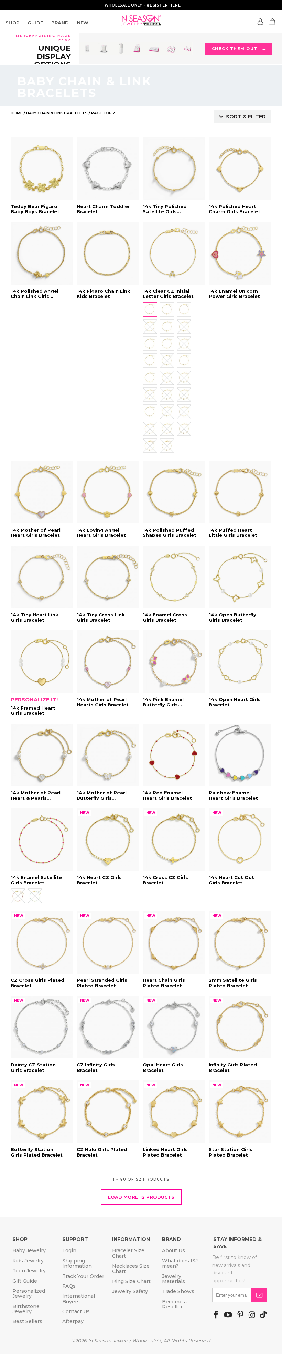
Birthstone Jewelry (26, 1309)
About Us (173, 1250)
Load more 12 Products (141, 1197)
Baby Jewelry (29, 1250)
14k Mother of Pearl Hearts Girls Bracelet (108, 661)
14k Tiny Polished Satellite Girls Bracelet (174, 168)
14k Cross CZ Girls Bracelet (174, 839)
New (83, 22)
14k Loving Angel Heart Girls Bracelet (108, 492)
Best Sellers (27, 1321)
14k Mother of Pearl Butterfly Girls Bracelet (108, 755)
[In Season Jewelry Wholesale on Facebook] (216, 1315)
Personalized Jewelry (28, 1293)
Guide (35, 22)
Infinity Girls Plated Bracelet (240, 1027)
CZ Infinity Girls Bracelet (108, 1027)
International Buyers (78, 1298)
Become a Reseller (174, 1304)
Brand (60, 22)
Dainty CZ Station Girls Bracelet (42, 1027)
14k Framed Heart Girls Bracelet (42, 661)
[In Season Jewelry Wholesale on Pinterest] (240, 1315)
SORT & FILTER (246, 116)
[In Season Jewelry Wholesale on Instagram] (252, 1315)
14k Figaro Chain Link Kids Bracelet (108, 253)
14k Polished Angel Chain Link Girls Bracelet (42, 253)
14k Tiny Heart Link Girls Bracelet (42, 577)
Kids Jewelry (28, 1261)
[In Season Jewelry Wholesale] (140, 20)
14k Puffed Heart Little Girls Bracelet (240, 492)
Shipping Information (77, 1263)
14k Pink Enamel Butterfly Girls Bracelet (174, 661)
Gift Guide (24, 1281)
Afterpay (73, 1321)
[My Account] (260, 21)
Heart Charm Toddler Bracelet (108, 168)
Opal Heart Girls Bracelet (174, 1027)
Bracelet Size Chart (128, 1253)
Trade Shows (178, 1291)
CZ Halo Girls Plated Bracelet (108, 1111)
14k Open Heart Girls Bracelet (240, 661)
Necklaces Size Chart (131, 1268)
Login (69, 1250)
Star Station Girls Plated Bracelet (240, 1111)
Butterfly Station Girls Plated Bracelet (42, 1111)
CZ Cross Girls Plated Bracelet (42, 942)
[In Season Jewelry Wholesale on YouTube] (228, 1315)
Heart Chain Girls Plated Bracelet (174, 942)
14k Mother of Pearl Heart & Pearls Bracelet (42, 755)
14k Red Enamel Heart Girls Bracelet (174, 755)
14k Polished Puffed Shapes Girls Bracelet (174, 492)
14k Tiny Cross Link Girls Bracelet (108, 577)
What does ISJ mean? (180, 1263)
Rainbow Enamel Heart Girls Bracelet (240, 755)
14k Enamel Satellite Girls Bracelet (42, 839)
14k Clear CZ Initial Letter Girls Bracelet (174, 253)
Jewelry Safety (130, 1291)
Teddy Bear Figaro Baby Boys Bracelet (42, 168)
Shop (13, 22)
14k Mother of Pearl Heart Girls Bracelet (42, 492)
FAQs (69, 1286)
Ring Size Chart (131, 1281)
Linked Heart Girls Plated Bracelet (174, 1111)
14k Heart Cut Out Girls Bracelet (240, 839)
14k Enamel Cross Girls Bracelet (174, 577)
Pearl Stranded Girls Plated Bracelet (108, 942)
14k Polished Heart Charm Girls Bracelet (240, 168)
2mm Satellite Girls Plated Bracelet (240, 942)
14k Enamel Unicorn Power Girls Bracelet (240, 253)
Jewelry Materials (173, 1278)
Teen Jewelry (29, 1271)
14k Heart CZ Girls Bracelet (108, 839)
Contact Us (76, 1311)
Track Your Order (83, 1276)
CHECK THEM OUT (239, 49)
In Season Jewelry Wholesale (122, 1341)
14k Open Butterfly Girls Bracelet (240, 577)
